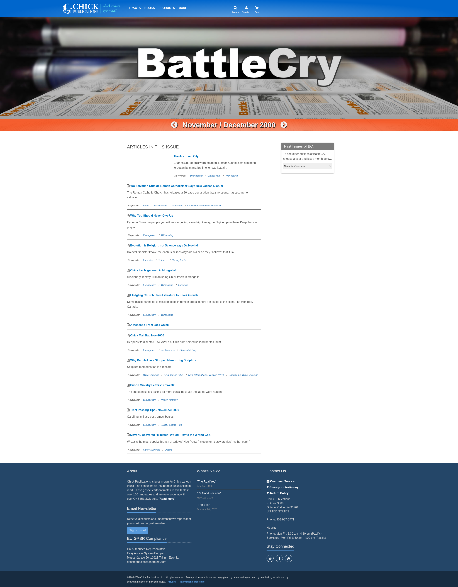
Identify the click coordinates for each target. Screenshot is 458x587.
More (183, 7)
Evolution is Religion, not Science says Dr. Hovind (164, 245)
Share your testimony (284, 487)
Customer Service (281, 481)
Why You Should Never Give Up (151, 215)
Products (167, 7)
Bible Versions (151, 374)
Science (162, 260)
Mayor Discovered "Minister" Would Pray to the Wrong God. (170, 434)
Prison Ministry (169, 399)
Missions (183, 284)
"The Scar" (204, 504)
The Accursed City (186, 156)
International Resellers (192, 581)
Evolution (148, 260)
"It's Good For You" (209, 493)
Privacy (172, 581)
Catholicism (214, 175)
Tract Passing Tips (171, 424)
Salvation (177, 205)
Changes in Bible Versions (243, 374)
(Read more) (167, 498)
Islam (146, 205)
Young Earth (179, 260)
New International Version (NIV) (206, 374)
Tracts (135, 7)
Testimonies (168, 350)
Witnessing (231, 175)
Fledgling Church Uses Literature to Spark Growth (164, 295)
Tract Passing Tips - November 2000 (154, 410)
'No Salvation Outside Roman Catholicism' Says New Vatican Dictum (176, 185)
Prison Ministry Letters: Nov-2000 (152, 385)
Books (149, 7)
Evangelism (196, 175)
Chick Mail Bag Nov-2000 (147, 335)
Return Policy (279, 493)
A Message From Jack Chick (149, 324)
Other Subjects (151, 449)
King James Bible (173, 374)
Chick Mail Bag (187, 350)
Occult (168, 449)
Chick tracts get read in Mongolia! (153, 270)
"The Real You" (206, 481)
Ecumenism (160, 205)
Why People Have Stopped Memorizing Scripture (163, 360)
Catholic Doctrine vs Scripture (204, 205)
